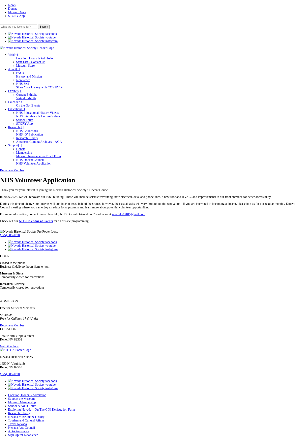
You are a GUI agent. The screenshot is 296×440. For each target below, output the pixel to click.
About (14, 69)
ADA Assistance (18, 431)
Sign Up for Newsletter (23, 435)
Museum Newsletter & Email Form (38, 156)
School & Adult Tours (22, 406)
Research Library (27, 138)
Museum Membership (22, 402)
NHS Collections (27, 131)
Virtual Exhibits (26, 98)
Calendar (15, 102)
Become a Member (12, 170)
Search (44, 26)
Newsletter (23, 80)
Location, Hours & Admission (35, 58)
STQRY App (16, 16)
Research (16, 127)
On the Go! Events (28, 105)
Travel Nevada (17, 424)
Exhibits (15, 91)
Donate (12, 8)
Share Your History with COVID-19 (39, 87)
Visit (13, 54)
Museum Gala (17, 12)
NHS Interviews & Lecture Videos (38, 116)
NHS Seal (22, 83)
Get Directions (9, 346)
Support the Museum (21, 398)
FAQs (20, 73)
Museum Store (25, 65)
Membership (24, 152)
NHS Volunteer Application (33, 163)
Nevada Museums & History (26, 416)
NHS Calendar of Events (36, 221)
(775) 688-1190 (10, 235)
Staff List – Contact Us (30, 62)
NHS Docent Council (30, 160)
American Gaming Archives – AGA (39, 141)
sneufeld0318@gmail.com (128, 214)
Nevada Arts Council (21, 427)
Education (16, 109)
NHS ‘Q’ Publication (29, 134)
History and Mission (29, 76)
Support (15, 145)
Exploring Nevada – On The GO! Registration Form (41, 409)
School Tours (24, 120)
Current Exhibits (26, 94)
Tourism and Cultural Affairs (26, 420)
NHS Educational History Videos (37, 112)
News (12, 5)
